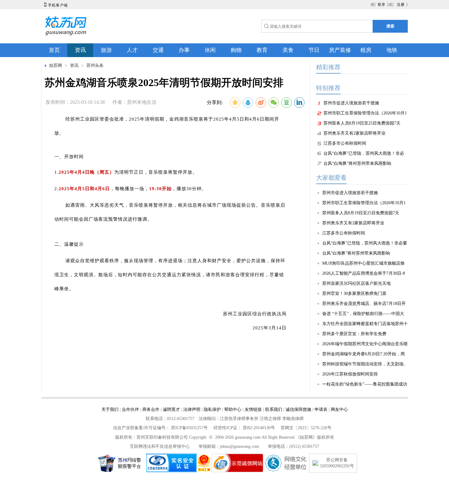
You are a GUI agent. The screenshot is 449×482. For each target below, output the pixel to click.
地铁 (391, 50)
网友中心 (339, 409)
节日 (313, 50)
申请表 (321, 409)
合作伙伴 (130, 409)
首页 (54, 50)
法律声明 (191, 409)
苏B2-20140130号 (259, 428)
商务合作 (150, 409)
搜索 (390, 26)
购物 (236, 50)
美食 (288, 50)
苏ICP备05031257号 (189, 428)
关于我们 (110, 409)
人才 (132, 50)
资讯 (80, 50)
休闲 (210, 50)
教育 (262, 50)
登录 (381, 4)
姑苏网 (55, 65)
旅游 (106, 50)
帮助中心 (232, 409)
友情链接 (253, 409)
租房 (365, 50)
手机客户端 (55, 5)
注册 (401, 4)
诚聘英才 (171, 409)
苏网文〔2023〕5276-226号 (306, 428)
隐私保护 (212, 409)
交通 (158, 50)
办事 (184, 50)
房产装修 (340, 50)
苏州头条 (95, 65)
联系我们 (273, 409)
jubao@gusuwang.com (239, 446)
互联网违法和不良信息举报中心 (160, 446)
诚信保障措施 (298, 409)
